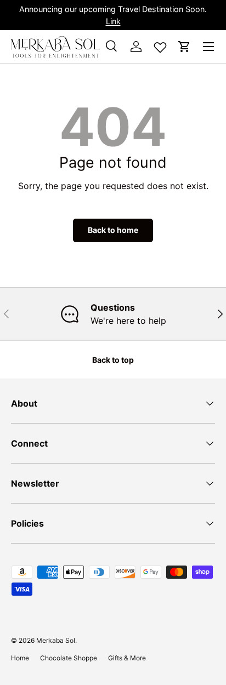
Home (20, 658)
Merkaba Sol (55, 640)
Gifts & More (127, 658)
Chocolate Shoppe (68, 658)
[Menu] (208, 47)
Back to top (113, 359)
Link (113, 21)
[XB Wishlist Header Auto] (160, 45)
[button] (184, 47)
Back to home (113, 230)
